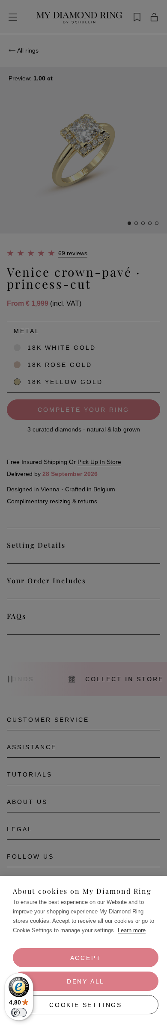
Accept (85, 957)
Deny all (85, 981)
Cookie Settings (85, 1004)
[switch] (19, 1012)
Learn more (132, 930)
